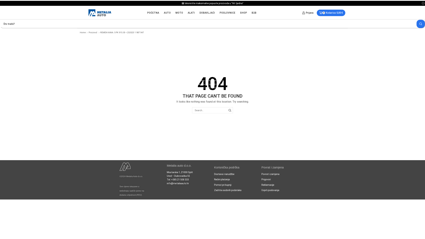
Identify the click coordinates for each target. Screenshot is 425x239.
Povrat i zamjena (270, 174)
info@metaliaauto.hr (178, 183)
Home (83, 32)
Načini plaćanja (222, 179)
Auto (167, 12)
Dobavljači (207, 12)
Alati (191, 12)
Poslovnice (227, 12)
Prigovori (266, 179)
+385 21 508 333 (180, 179)
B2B (254, 12)
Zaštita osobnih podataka (227, 190)
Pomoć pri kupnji (222, 185)
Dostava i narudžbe (224, 174)
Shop (243, 12)
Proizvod (93, 32)
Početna (153, 12)
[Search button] (421, 24)
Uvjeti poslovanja (270, 190)
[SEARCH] (230, 110)
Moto (179, 12)
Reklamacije (267, 185)
